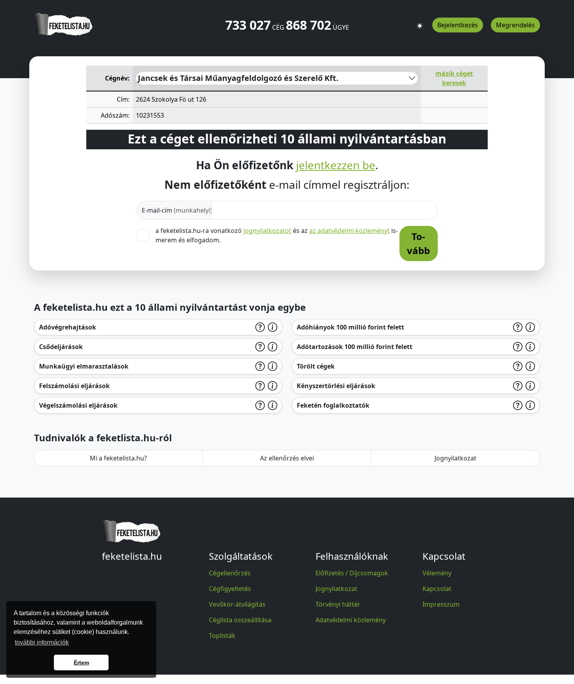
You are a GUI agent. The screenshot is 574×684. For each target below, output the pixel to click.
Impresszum (441, 604)
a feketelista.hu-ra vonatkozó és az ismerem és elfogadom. (276, 235)
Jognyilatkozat (455, 458)
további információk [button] (42, 642)
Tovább (418, 243)
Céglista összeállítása (240, 620)
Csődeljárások (61, 346)
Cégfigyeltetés (230, 588)
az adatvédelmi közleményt (349, 230)
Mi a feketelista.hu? (118, 458)
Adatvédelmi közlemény (351, 620)
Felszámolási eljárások (74, 385)
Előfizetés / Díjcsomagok (352, 573)
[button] (420, 22)
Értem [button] (81, 662)
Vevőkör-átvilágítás (237, 604)
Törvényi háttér (338, 604)
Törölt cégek (316, 366)
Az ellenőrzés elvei (287, 458)
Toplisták (222, 635)
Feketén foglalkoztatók (333, 405)
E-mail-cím (177, 210)
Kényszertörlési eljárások (336, 385)
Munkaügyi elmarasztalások (83, 366)
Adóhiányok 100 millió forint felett (350, 327)
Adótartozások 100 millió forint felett (354, 346)
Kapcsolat (436, 588)
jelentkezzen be (335, 165)
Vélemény (436, 573)
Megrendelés (515, 25)
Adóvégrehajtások (67, 327)
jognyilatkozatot (267, 230)
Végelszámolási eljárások (78, 405)
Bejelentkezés (457, 25)
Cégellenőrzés (230, 573)
